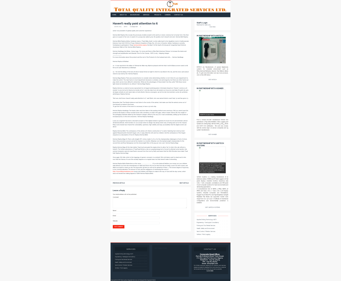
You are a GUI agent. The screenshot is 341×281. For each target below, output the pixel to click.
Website (115, 221)
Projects (157, 14)
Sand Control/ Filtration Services (206, 231)
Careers (168, 14)
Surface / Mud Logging (203, 234)
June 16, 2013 (117, 26)
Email (114, 215)
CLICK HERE (209, 271)
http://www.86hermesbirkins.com (123, 171)
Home (114, 14)
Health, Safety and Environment (205, 228)
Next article (184, 183)
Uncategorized (134, 26)
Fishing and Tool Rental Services (206, 225)
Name (115, 210)
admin (125, 26)
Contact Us (178, 14)
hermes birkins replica (140, 45)
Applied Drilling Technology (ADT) (206, 219)
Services (146, 14)
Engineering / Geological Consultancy (208, 222)
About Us (123, 14)
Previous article (119, 183)
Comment (116, 197)
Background (135, 14)
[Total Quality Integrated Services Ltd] (170, 11)
